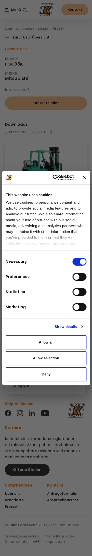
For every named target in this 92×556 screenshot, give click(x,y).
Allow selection (46, 358)
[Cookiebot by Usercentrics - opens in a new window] (55, 177)
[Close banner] (84, 177)
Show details (65, 327)
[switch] (79, 277)
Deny (46, 374)
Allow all (46, 342)
